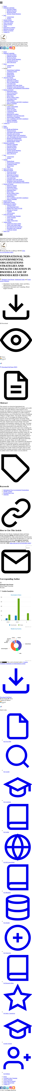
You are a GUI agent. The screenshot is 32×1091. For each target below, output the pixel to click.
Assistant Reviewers (12, 61)
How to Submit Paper (13, 82)
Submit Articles (7, 20)
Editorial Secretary (12, 11)
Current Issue (10, 17)
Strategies (6, 494)
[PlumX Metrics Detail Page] (1, 363)
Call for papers (11, 213)
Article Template (11, 217)
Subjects (5, 127)
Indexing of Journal (8, 29)
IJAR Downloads (8, 214)
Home (5, 6)
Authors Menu (7, 222)
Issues (5, 64)
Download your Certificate (14, 228)
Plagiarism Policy (11, 94)
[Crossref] (3, 703)
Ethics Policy (10, 96)
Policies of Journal (8, 30)
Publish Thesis (11, 76)
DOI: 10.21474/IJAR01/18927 (12, 251)
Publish (5, 159)
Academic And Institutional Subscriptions (18, 88)
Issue (4, 15)
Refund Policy (11, 100)
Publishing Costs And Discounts (15, 86)
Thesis (5, 26)
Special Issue (10, 73)
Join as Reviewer (11, 62)
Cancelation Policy (12, 99)
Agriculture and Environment (15, 132)
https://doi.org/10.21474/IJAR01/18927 (20, 543)
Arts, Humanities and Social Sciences (17, 137)
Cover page (10, 219)
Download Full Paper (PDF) (9, 367)
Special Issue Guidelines (13, 70)
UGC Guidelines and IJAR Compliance (17, 102)
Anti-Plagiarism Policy (13, 207)
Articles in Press (7, 24)
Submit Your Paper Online (14, 223)
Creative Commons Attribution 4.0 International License (14, 662)
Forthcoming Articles (9, 202)
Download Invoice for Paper (14, 226)
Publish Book (10, 74)
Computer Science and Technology (16, 135)
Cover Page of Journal (9, 1081)
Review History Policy (13, 97)
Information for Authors (9, 204)
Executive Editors (11, 9)
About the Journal (8, 77)
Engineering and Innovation (14, 140)
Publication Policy (12, 91)
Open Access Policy (12, 93)
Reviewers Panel (11, 12)
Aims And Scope (11, 79)
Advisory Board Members (14, 14)
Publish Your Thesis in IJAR (14, 208)
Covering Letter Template (14, 216)
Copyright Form (11, 83)
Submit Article (11, 108)
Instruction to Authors (9, 27)
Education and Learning (13, 134)
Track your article (8, 23)
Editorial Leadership (8, 7)
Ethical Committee (12, 103)
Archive (9, 18)
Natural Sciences (11, 130)
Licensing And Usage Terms (14, 85)
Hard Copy (6, 231)
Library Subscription (12, 106)
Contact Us (6, 32)
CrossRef (9, 211)
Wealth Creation (7, 491)
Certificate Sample (12, 229)
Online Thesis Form (12, 220)
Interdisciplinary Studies (13, 141)
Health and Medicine (12, 129)
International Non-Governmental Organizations (16, 490)
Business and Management (14, 138)
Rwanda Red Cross (8, 493)
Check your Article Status (14, 225)
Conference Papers (8, 21)
